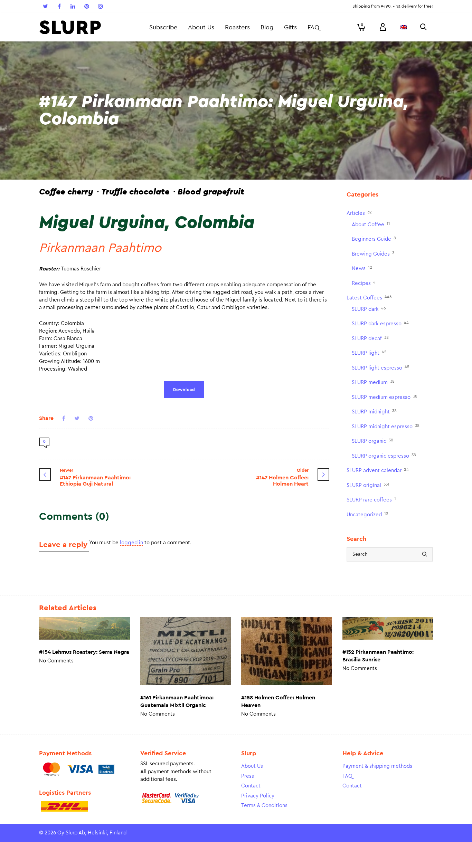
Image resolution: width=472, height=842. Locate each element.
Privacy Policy (257, 795)
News (362, 268)
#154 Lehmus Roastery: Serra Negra (84, 652)
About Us (252, 766)
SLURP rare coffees (371, 500)
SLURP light (369, 353)
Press (247, 776)
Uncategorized (367, 514)
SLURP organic (372, 441)
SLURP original (368, 485)
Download (184, 389)
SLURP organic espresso (384, 456)
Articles (359, 213)
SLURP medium (373, 382)
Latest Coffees (369, 297)
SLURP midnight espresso (385, 426)
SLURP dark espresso (380, 323)
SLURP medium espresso (384, 397)
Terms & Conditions (264, 805)
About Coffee (371, 224)
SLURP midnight (374, 411)
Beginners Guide (374, 239)
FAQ (347, 776)
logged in (131, 542)
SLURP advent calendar (378, 470)
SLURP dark (369, 309)
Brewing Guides (373, 254)
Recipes (364, 283)
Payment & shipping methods (377, 766)
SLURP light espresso (380, 368)
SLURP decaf (370, 338)
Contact (251, 785)
